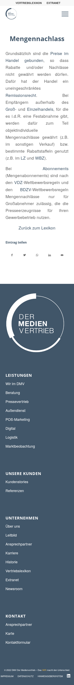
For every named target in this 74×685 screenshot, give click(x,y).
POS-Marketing (18, 419)
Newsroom (14, 588)
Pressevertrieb (17, 401)
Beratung (13, 392)
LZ (23, 158)
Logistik (12, 437)
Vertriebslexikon (18, 570)
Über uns (13, 526)
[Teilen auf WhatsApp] (37, 255)
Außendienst (15, 410)
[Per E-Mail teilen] (62, 255)
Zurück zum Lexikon (37, 228)
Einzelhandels (40, 109)
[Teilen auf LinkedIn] (49, 255)
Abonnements (55, 168)
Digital (10, 428)
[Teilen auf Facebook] (12, 255)
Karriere (12, 552)
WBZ (39, 158)
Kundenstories (17, 481)
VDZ (18, 182)
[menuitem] (29, 3)
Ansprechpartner (19, 543)
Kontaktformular (18, 642)
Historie (12, 561)
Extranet (12, 579)
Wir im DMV (15, 383)
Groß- (11, 109)
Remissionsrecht (21, 95)
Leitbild (11, 535)
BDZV (25, 189)
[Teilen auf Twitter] (24, 255)
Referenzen (15, 490)
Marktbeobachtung (20, 446)
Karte (10, 633)
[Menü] (63, 14)
